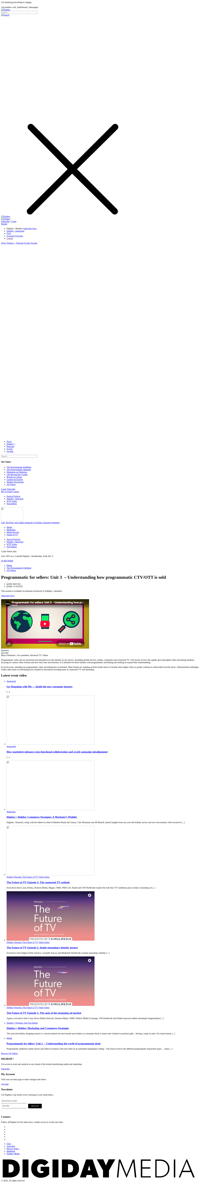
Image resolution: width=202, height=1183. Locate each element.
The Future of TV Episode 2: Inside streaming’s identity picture (42, 947)
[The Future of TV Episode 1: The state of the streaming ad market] (51, 1005)
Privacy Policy (13, 1149)
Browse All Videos (9, 1053)
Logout (10, 238)
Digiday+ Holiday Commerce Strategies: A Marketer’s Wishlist (42, 817)
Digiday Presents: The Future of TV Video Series (28, 877)
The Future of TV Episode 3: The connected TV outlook (38, 882)
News (3, 243)
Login (13, 221)
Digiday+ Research (15, 499)
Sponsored (11, 681)
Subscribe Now (8, 596)
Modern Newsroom (15, 482)
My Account (6, 491)
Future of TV (12, 535)
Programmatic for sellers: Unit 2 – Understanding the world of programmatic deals (54, 1043)
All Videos (11, 570)
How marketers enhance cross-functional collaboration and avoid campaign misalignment (57, 751)
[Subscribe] (5, 219)
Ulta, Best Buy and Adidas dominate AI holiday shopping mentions (30, 522)
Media (9, 527)
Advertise (11, 1146)
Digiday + (11, 243)
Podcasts (20, 243)
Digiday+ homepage (15, 231)
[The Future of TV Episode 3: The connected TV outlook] (51, 874)
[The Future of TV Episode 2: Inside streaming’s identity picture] (51, 940)
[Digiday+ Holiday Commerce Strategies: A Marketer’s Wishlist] (51, 809)
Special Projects (13, 496)
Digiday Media (13, 1154)
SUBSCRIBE (7, 561)
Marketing (11, 530)
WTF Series (12, 501)
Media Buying (13, 532)
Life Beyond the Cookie (17, 474)
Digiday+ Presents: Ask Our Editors (22, 1023)
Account (5, 1084)
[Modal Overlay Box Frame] (21, 1105)
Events (27, 243)
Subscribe (5, 221)
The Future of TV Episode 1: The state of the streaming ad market (44, 1013)
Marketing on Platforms (17, 472)
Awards (34, 243)
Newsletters (12, 504)
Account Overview (15, 236)
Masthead (11, 1151)
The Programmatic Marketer (19, 469)
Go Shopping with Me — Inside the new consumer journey (40, 686)
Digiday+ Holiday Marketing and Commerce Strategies (38, 1028)
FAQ (9, 233)
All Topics (11, 484)
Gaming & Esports (15, 479)
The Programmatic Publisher (19, 467)
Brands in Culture (14, 477)
